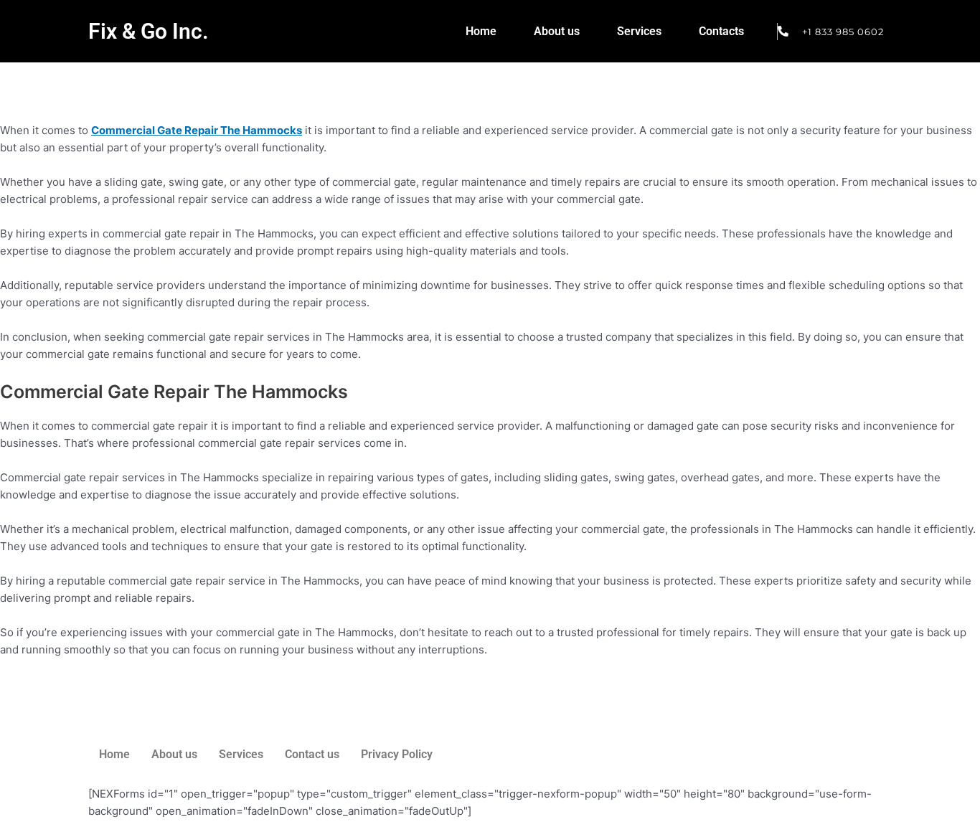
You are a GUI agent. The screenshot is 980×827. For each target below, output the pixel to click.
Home (481, 31)
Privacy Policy (397, 754)
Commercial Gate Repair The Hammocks (196, 130)
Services (639, 31)
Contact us (312, 754)
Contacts (721, 31)
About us (557, 31)
